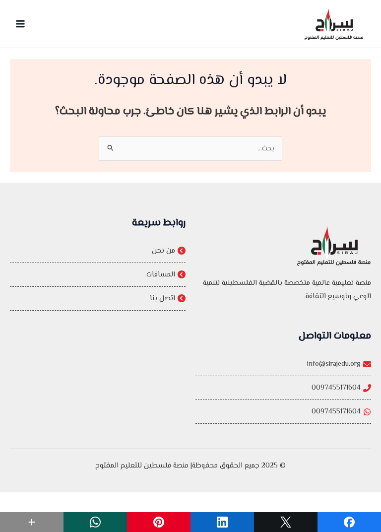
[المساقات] (98, 274)
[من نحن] (98, 251)
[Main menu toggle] (20, 23)
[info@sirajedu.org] (283, 364)
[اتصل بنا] (98, 298)
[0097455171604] (283, 387)
